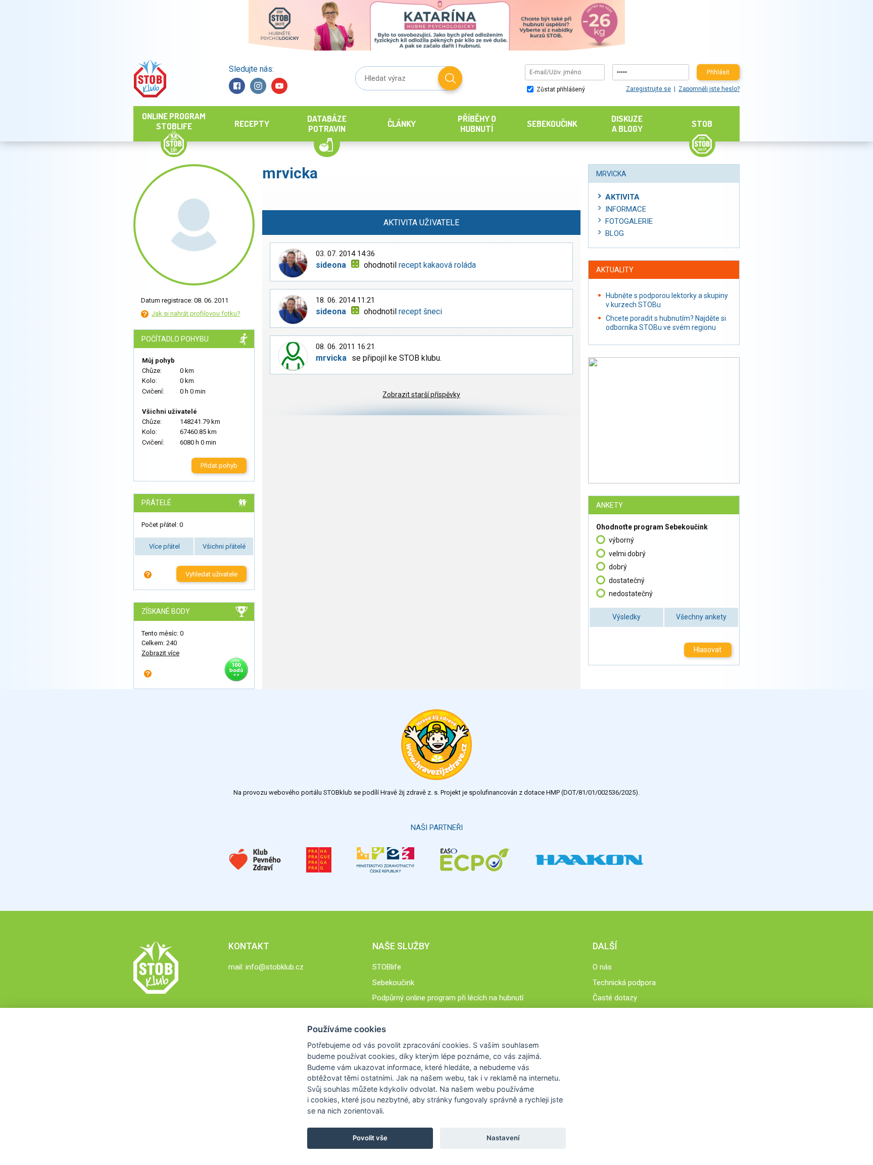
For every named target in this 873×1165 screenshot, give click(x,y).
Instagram (258, 86)
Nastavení (503, 1138)
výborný (621, 540)
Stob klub (149, 79)
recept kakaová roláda (437, 265)
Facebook (237, 86)
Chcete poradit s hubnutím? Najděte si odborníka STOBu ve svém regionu (666, 322)
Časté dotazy (615, 997)
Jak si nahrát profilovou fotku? (196, 313)
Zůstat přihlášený (560, 89)
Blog (614, 233)
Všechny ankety (701, 617)
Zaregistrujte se (648, 88)
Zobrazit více (160, 653)
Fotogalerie (629, 221)
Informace (625, 209)
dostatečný (627, 580)
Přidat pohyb (219, 465)
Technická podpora (624, 982)
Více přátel (164, 546)
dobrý (618, 567)
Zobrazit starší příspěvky (421, 395)
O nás (602, 967)
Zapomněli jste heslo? (709, 88)
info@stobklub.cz (275, 967)
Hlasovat (707, 650)
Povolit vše (370, 1138)
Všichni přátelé (224, 546)
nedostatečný (631, 594)
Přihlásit (718, 72)
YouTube (279, 86)
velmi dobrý (627, 554)
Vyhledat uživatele (211, 574)
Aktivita (622, 197)
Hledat (450, 78)
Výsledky (626, 617)
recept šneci (420, 311)
